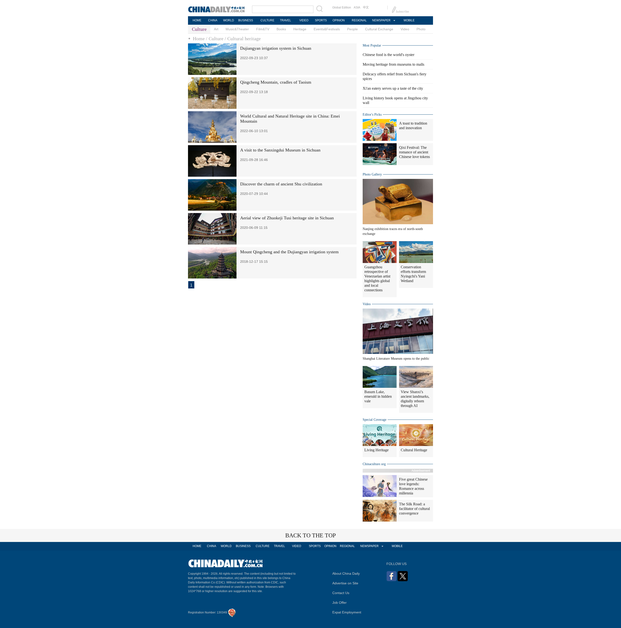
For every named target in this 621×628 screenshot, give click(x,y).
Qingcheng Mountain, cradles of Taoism (275, 82)
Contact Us (340, 593)
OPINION (339, 20)
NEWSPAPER (381, 20)
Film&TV (262, 29)
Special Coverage (374, 419)
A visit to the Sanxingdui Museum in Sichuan (280, 150)
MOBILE (409, 20)
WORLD (228, 20)
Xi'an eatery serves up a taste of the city (393, 88)
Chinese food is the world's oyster (388, 55)
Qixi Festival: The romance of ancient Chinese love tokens (414, 152)
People (352, 29)
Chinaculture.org (374, 464)
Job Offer (339, 602)
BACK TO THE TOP (310, 535)
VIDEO (303, 20)
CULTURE (267, 20)
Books (281, 29)
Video (404, 29)
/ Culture (214, 38)
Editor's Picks (372, 114)
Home (199, 38)
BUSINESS (245, 20)
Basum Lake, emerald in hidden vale (378, 396)
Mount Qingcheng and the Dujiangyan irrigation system (289, 251)
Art (216, 29)
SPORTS (321, 20)
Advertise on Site (345, 583)
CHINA (212, 20)
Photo (421, 29)
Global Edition (341, 7)
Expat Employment (346, 612)
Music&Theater (237, 29)
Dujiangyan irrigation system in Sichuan (275, 48)
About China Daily (346, 573)
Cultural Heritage (414, 450)
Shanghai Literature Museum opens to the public (396, 358)
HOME (197, 20)
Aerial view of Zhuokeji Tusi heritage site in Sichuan (287, 217)
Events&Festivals (327, 29)
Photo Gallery (372, 174)
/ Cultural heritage (243, 38)
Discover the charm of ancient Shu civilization (281, 184)
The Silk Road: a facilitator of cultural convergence (414, 508)
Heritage (299, 29)
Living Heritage (376, 450)
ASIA (357, 7)
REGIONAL (359, 20)
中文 (366, 7)
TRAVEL (285, 20)
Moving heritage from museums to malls (393, 64)
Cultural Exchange (379, 29)
